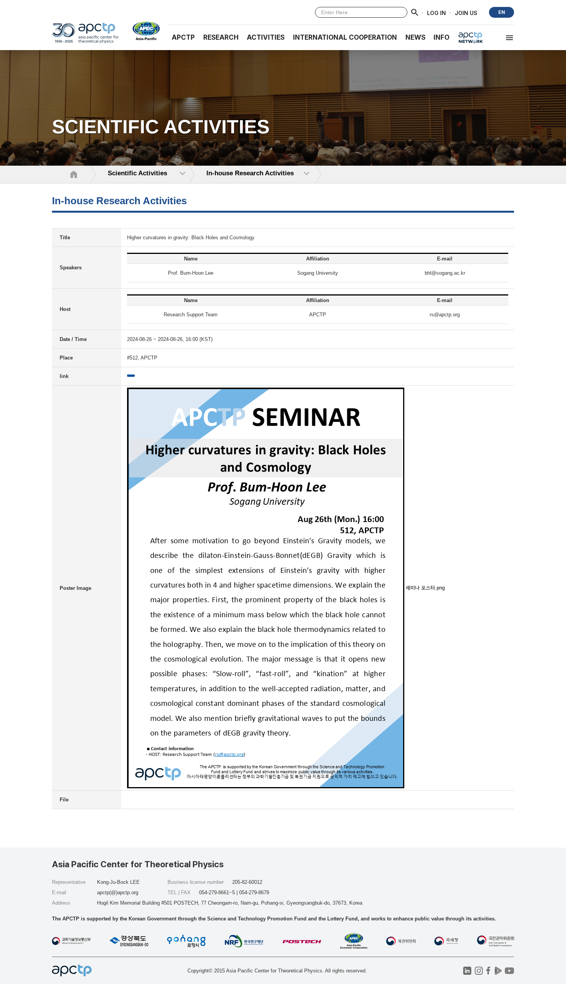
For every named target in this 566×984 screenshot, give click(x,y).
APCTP (183, 37)
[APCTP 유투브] (509, 971)
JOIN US (466, 12)
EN (501, 12)
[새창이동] (143, 30)
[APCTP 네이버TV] (498, 971)
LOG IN (436, 12)
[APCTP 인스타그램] (479, 971)
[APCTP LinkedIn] (467, 971)
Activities (266, 37)
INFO (441, 37)
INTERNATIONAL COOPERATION (345, 37)
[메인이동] (85, 36)
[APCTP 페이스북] (488, 971)
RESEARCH (221, 37)
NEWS (415, 37)
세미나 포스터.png (425, 588)
